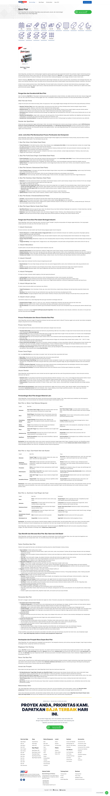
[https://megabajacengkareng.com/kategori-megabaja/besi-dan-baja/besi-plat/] (66, 26)
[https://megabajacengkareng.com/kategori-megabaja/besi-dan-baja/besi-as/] (81, 26)
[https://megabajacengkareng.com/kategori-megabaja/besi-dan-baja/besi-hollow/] (44, 26)
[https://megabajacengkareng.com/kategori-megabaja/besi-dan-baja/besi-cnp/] (51, 26)
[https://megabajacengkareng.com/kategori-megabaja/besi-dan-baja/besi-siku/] (88, 26)
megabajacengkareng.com (50, 784)
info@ (44, 784)
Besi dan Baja (32, 2)
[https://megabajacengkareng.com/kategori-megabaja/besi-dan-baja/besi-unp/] (21, 36)
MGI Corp (56, 790)
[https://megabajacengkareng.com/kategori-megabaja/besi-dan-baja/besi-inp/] (29, 36)
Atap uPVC (56, 2)
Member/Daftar (87, 2)
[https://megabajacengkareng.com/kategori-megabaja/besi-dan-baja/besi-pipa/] (59, 26)
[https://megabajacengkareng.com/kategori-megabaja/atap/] (21, 26)
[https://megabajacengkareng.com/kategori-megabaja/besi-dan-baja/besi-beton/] (36, 26)
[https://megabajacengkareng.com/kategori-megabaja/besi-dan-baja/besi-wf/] (36, 36)
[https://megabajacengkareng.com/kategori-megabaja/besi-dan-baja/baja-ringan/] (29, 26)
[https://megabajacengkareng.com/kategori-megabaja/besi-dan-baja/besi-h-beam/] (44, 36)
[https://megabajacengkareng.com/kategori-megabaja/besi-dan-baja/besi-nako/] (73, 26)
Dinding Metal (49, 2)
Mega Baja (63, 790)
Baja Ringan (41, 2)
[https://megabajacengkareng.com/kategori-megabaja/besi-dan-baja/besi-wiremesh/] (51, 36)
